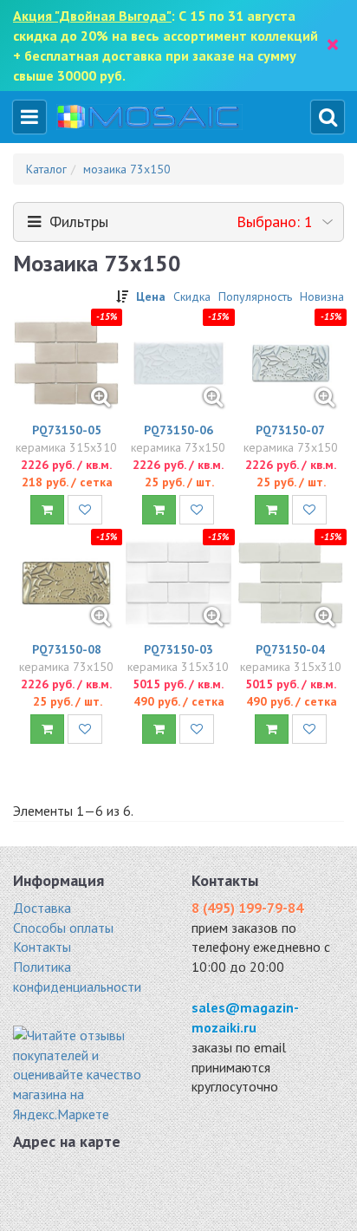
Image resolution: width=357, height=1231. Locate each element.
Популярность (255, 296)
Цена (151, 296)
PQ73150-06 (178, 430)
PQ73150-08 (66, 649)
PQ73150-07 (290, 430)
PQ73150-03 (178, 649)
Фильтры (177, 221)
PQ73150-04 (290, 649)
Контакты (42, 946)
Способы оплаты (63, 927)
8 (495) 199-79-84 (247, 907)
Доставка (42, 907)
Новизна (322, 296)
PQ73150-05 (66, 430)
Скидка (192, 296)
